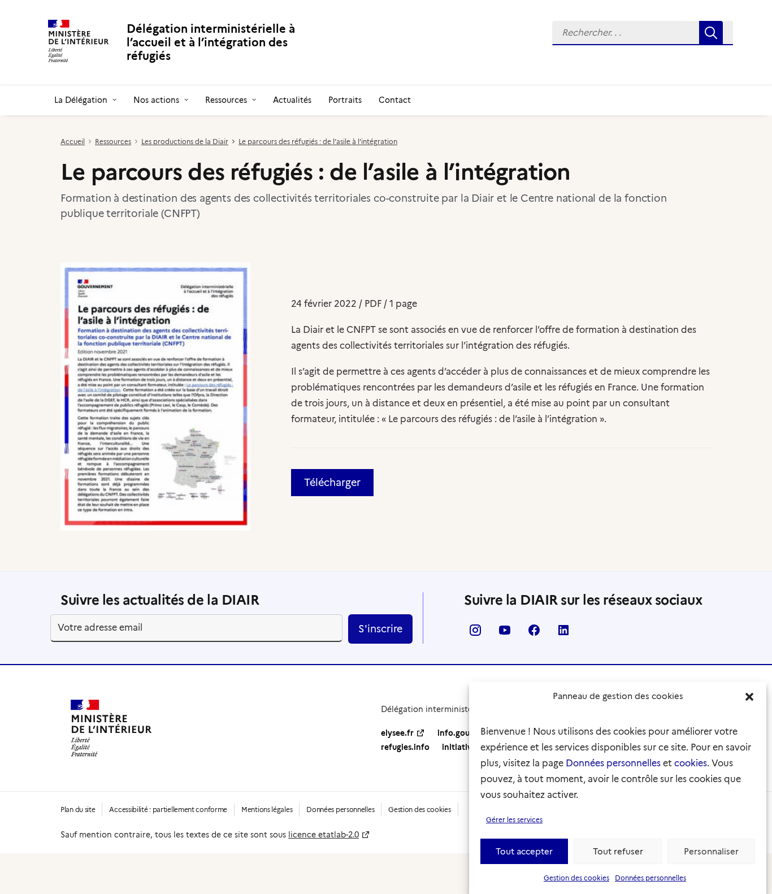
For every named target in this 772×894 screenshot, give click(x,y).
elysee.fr (397, 733)
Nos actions (156, 100)
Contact (395, 100)
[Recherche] (642, 33)
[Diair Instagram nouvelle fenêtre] (475, 633)
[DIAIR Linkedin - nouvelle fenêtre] (563, 633)
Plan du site (77, 809)
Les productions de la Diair (184, 141)
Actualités (292, 100)
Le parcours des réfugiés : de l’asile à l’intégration (317, 141)
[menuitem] (642, 33)
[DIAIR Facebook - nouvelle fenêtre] (534, 633)
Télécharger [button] (332, 482)
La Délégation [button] (80, 100)
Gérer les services (514, 819)
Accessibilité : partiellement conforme (168, 809)
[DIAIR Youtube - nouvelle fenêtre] (504, 633)
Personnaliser (711, 852)
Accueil (72, 141)
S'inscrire (380, 629)
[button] (749, 696)
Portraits (345, 100)
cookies (690, 763)
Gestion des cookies (576, 878)
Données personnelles (613, 763)
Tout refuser (618, 852)
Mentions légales (266, 809)
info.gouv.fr (460, 733)
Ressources (226, 100)
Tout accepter (524, 852)
